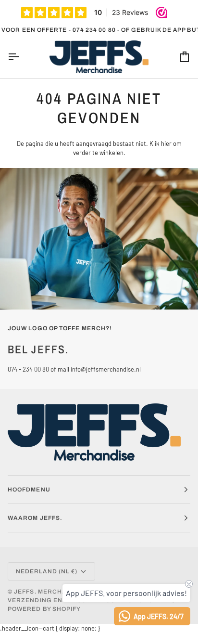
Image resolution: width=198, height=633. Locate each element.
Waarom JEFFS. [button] (35, 518)
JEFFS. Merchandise (51, 591)
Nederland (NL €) (46, 571)
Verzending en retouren (54, 600)
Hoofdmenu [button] (29, 489)
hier (166, 143)
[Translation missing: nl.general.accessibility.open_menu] (22, 57)
